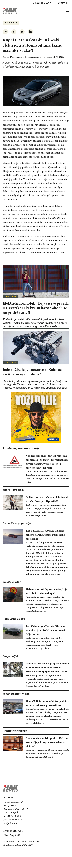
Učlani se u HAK (41, 3)
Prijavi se (63, 3)
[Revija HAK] (10, 11)
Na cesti (10, 23)
